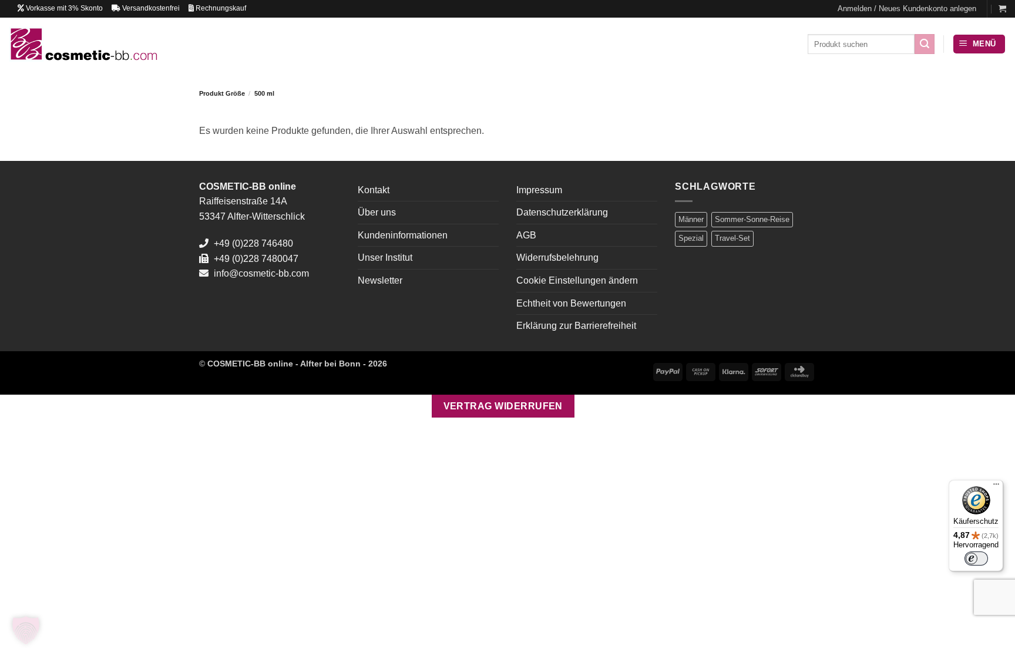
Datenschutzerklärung (562, 212)
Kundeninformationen (403, 235)
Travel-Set (732, 238)
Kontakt (373, 190)
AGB (526, 235)
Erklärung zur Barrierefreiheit (576, 326)
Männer (691, 219)
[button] (907, 8)
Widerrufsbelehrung (557, 258)
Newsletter (380, 280)
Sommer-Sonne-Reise (752, 219)
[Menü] (996, 487)
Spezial (691, 238)
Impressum (539, 190)
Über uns (377, 212)
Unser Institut (385, 258)
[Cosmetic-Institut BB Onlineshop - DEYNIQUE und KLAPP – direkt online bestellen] (83, 43)
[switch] (976, 558)
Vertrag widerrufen (503, 406)
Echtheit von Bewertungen (571, 303)
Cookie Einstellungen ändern (577, 280)
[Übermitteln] (925, 44)
